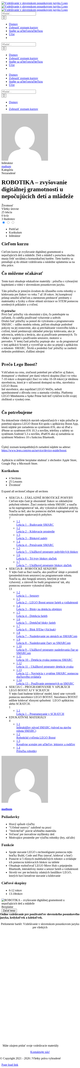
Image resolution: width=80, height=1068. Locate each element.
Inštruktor (7, 163)
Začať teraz (9, 910)
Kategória (7, 169)
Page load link (9, 1064)
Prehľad (13, 229)
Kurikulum (15, 232)
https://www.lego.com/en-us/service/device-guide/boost (33, 450)
